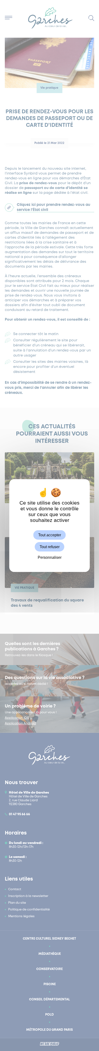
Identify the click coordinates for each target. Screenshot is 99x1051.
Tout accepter (49, 535)
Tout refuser (50, 547)
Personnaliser (50, 557)
